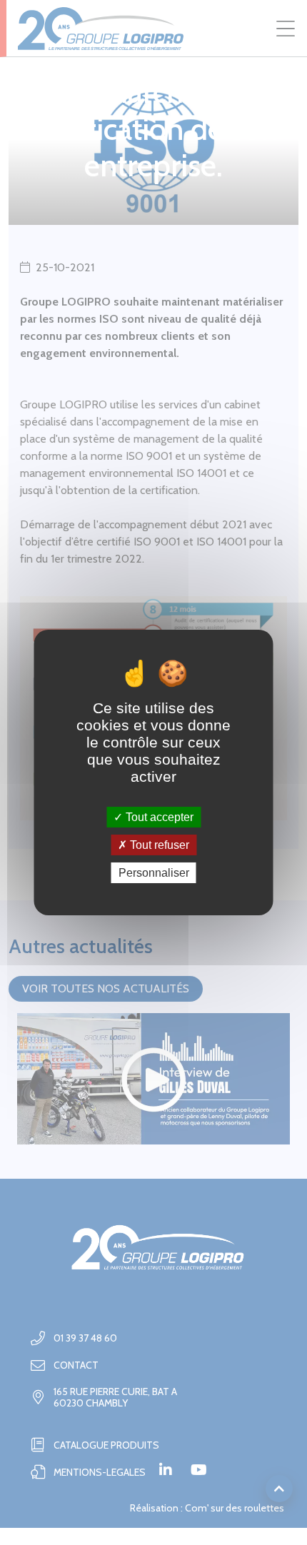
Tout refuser (158, 845)
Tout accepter (158, 816)
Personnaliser (154, 873)
